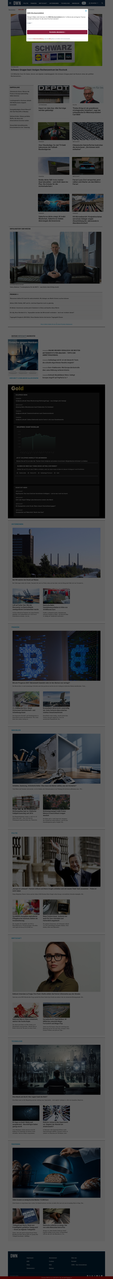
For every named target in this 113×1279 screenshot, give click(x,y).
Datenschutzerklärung (38, 38)
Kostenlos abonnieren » (57, 32)
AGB (50, 38)
